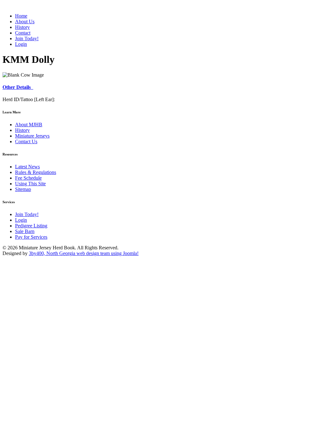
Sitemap (23, 189)
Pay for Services (31, 237)
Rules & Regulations (35, 172)
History (22, 130)
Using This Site (30, 183)
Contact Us (26, 141)
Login (21, 220)
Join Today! (27, 214)
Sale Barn (24, 231)
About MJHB (28, 124)
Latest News (27, 166)
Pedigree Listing (31, 225)
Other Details (18, 87)
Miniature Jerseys (32, 135)
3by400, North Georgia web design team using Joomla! (84, 253)
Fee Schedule (28, 178)
